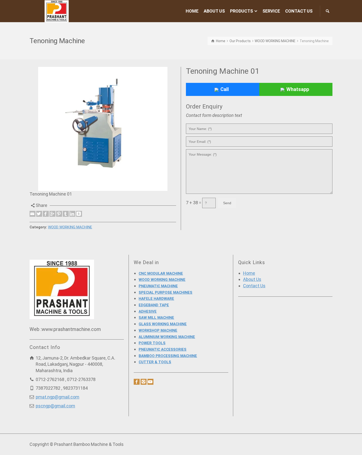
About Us (252, 279)
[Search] (327, 11)
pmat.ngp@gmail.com (57, 397)
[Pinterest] (59, 214)
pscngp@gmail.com (55, 405)
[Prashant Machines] (56, 10)
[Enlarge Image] (103, 129)
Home (249, 273)
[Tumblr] (66, 214)
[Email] (32, 214)
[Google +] (52, 214)
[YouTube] (150, 382)
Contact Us (254, 285)
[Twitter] (39, 214)
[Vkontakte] (79, 214)
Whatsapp (297, 89)
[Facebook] (46, 214)
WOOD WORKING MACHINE (70, 227)
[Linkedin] (72, 214)
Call (224, 89)
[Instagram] (144, 382)
